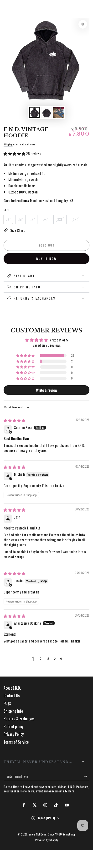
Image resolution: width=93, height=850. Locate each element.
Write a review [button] (46, 390)
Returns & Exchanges (19, 719)
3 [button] (48, 658)
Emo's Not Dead (37, 834)
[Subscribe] (86, 776)
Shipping (8, 144)
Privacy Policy (14, 734)
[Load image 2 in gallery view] (46, 112)
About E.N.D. (12, 688)
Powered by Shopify (46, 840)
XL (47, 220)
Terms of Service (16, 742)
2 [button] (40, 658)
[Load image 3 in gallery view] (58, 112)
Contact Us (12, 695)
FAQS (7, 703)
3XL (77, 220)
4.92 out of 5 (59, 339)
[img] (14, 420)
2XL (62, 220)
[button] (15, 153)
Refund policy (13, 726)
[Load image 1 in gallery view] (34, 112)
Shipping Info (13, 711)
